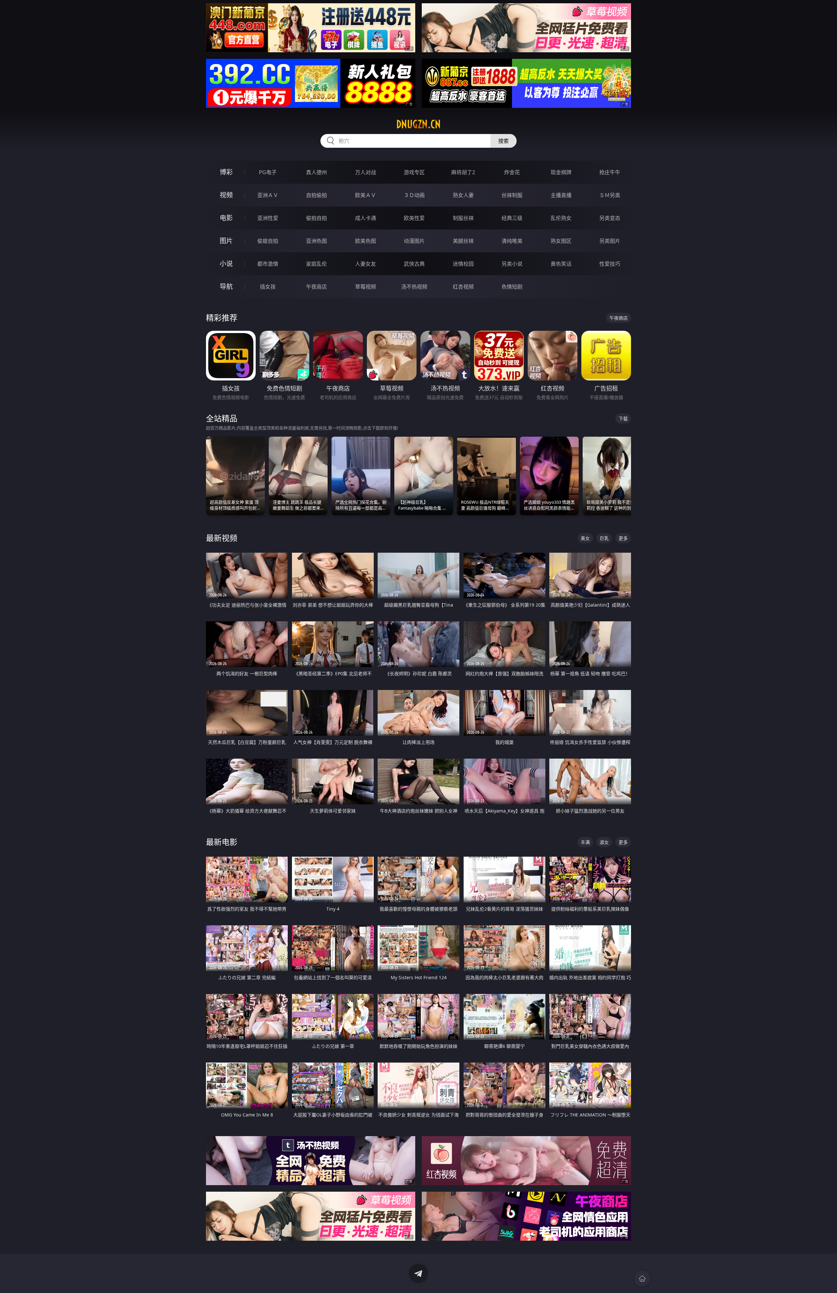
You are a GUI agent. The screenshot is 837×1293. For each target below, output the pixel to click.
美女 (585, 538)
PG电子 (268, 172)
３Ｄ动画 (414, 195)
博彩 (226, 172)
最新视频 (221, 537)
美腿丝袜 (463, 240)
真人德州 (316, 172)
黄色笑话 (561, 263)
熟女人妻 (463, 195)
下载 (623, 418)
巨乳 (604, 538)
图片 (226, 240)
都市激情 (267, 263)
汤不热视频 (414, 286)
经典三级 (512, 218)
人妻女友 (365, 263)
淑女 (604, 842)
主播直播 (561, 195)
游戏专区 (414, 172)
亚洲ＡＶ (267, 195)
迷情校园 (463, 263)
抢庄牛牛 (609, 172)
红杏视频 (463, 286)
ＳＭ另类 (609, 195)
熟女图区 (561, 240)
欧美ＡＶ (365, 195)
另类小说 (512, 263)
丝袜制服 (512, 195)
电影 (226, 217)
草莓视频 (365, 286)
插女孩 (268, 286)
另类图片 (609, 240)
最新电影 (221, 841)
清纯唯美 (512, 240)
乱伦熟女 (561, 218)
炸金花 (512, 172)
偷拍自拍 (316, 218)
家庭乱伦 (316, 263)
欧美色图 (365, 240)
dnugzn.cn (418, 124)
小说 (226, 263)
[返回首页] (642, 1278)
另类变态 (609, 218)
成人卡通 (365, 218)
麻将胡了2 (463, 172)
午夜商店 (316, 286)
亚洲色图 (316, 240)
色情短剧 (512, 286)
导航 (226, 286)
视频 (226, 195)
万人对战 (365, 172)
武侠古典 (414, 263)
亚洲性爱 (267, 218)
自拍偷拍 (316, 195)
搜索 (503, 140)
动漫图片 (414, 240)
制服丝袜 (463, 218)
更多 (623, 538)
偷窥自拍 (267, 240)
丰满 (585, 842)
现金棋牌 (561, 172)
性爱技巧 (609, 263)
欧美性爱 (414, 218)
